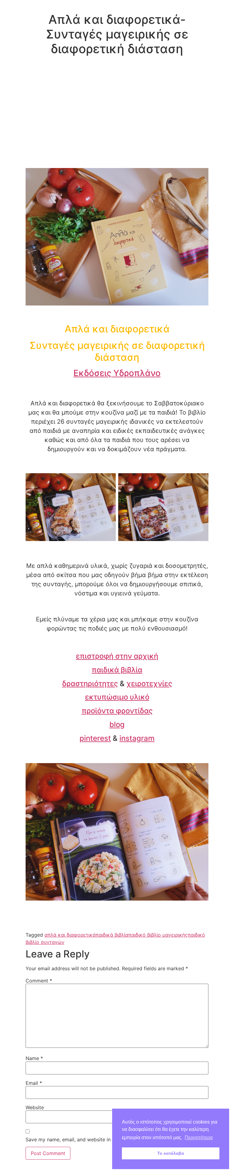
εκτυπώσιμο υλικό (117, 697)
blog (117, 724)
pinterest (95, 738)
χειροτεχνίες (149, 683)
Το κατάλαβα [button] (170, 1153)
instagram (136, 738)
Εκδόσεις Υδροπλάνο (117, 373)
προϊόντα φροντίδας (117, 710)
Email (34, 1083)
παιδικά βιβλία (117, 669)
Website (35, 1107)
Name (34, 1058)
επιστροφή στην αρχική (117, 656)
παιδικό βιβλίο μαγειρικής (158, 935)
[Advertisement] (117, 122)
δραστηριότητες (90, 683)
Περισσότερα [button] (199, 1137)
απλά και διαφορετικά (70, 935)
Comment (39, 980)
